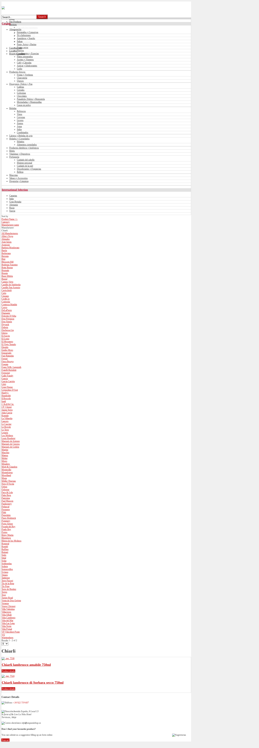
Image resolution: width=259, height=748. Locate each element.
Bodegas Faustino (10, 264)
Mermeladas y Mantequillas (29, 102)
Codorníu (6, 301)
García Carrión (8, 381)
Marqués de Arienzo (11, 441)
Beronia (5, 256)
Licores (20, 120)
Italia (11, 198)
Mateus (5, 455)
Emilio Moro (7, 350)
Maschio (5, 452)
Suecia (12, 210)
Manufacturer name (10, 225)
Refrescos (21, 111)
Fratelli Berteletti (9, 370)
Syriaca (5, 572)
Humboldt (6, 395)
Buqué (4, 279)
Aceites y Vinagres (25, 59)
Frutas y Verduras (25, 74)
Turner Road (7, 597)
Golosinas (21, 93)
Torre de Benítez (9, 589)
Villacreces (6, 612)
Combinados (22, 132)
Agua (19, 126)
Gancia (5, 378)
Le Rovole (6, 427)
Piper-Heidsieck (9, 518)
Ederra (4, 333)
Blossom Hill (7, 262)
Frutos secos (22, 47)
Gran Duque (7, 387)
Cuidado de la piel (25, 166)
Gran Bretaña (15, 201)
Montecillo (6, 469)
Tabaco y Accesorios (18, 178)
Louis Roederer (8, 438)
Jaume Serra (7, 410)
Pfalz (4, 512)
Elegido (5, 347)
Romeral (5, 543)
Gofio (19, 68)
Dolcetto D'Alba (9, 316)
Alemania (13, 204)
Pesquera (6, 509)
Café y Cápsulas (24, 62)
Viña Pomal (7, 629)
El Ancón (6, 336)
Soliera (5, 566)
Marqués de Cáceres (11, 444)
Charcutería (22, 77)
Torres (4, 592)
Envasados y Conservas (27, 32)
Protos (4, 532)
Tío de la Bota (8, 583)
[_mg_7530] (8, 658)
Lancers (5, 421)
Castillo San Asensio (11, 287)
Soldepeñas (7, 563)
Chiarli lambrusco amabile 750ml (26, 665)
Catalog (6, 23)
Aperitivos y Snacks (26, 38)
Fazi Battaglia (8, 355)
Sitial (4, 558)
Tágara (5, 575)
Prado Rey (6, 529)
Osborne (5, 489)
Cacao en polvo (24, 105)
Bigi (3, 259)
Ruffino (5, 549)
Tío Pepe (5, 586)
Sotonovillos (7, 569)
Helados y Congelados (19, 138)
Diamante (6, 313)
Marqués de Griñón (10, 447)
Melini (4, 458)
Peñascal (5, 506)
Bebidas (12, 108)
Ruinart (5, 552)
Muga (4, 478)
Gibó (4, 384)
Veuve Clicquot (8, 606)
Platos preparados (25, 56)
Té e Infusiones (24, 35)
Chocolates (22, 96)
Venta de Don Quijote (11, 600)
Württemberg (7, 637)
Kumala (5, 415)
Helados (20, 141)
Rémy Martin (7, 535)
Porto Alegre (7, 523)
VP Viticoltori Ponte (11, 632)
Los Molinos (7, 435)
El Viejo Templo (9, 344)
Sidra (19, 129)
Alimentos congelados (27, 144)
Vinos (19, 114)
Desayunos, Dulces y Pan (20, 84)
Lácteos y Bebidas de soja (20, 135)
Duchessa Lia (8, 330)
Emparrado (6, 353)
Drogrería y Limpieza (18, 181)
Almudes (6, 239)
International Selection (15, 189)
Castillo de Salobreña (11, 284)
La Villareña (7, 418)
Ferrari (5, 358)
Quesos (20, 81)
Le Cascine (6, 424)
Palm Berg (6, 495)
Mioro (4, 461)
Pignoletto (6, 515)
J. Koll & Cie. (8, 404)
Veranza (5, 603)
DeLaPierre (7, 310)
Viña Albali (7, 614)
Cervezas (21, 117)
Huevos (20, 50)
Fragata (5, 364)
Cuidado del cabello (26, 159)
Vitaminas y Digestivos (19, 154)
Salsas (20, 41)
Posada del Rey (8, 526)
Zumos (20, 123)
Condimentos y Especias (28, 53)
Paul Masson (7, 501)
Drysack (5, 324)
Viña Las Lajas (8, 623)
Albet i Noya (7, 236)
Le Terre (5, 429)
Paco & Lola (7, 492)
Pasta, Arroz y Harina (26, 44)
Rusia (11, 207)
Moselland (6, 475)
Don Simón (7, 321)
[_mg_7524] (8, 676)
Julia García (7, 412)
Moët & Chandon (9, 466)
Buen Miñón (7, 276)
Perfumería (14, 157)
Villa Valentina (8, 609)
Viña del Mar (7, 620)
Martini (5, 449)
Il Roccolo (6, 398)
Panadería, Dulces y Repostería (31, 99)
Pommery (6, 521)
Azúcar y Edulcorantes (27, 65)
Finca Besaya (7, 361)
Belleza (20, 172)
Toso (4, 595)
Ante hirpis (7, 242)
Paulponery (7, 503)
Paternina (6, 498)
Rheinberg (6, 538)
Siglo (4, 555)
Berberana (6, 253)
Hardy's (5, 392)
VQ (3, 634)
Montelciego (7, 472)
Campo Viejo (7, 281)
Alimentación (15, 29)
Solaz (4, 560)
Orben (4, 486)
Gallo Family (7, 375)
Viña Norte (6, 626)
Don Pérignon (8, 318)
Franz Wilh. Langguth (11, 367)
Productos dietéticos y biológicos (24, 147)
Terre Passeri (7, 580)
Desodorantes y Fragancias (29, 169)
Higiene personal (24, 162)
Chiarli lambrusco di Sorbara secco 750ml (33, 682)
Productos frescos (17, 72)
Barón (4, 250)
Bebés (12, 151)
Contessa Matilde (9, 304)
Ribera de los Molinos (11, 540)
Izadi (4, 401)
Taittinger (6, 577)
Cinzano (5, 296)
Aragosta (6, 244)
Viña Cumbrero (8, 617)
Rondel (5, 546)
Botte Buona (7, 267)
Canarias (13, 195)
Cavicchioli (7, 290)
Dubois (5, 327)
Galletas (20, 87)
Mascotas (13, 175)
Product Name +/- (10, 219)
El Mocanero (7, 341)
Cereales (20, 90)
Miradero (6, 464)
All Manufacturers (10, 233)
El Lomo (5, 338)
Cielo (4, 293)
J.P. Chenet (7, 407)
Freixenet (6, 373)
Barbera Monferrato (10, 247)
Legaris (5, 432)
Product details (8, 671)
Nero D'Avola (8, 484)
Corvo (4, 307)
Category (6, 222)
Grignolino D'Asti (10, 390)
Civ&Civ (6, 299)
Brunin (5, 273)
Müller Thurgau (9, 481)
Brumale (5, 270)
